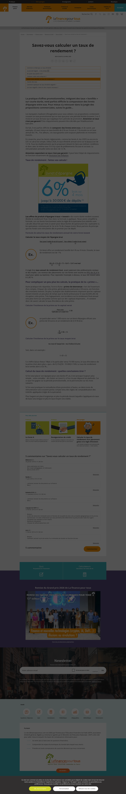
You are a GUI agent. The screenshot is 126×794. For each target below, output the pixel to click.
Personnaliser (64, 789)
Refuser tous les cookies (87, 789)
